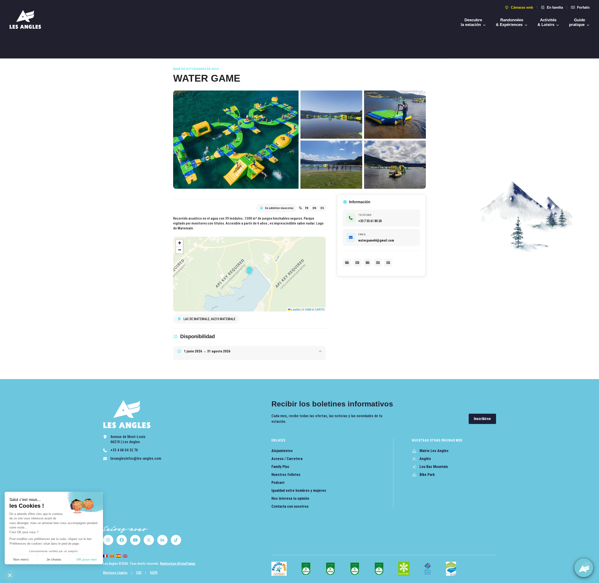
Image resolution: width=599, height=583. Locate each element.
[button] (9, 575)
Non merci (21, 559)
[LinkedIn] (162, 540)
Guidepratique (577, 22)
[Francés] (105, 556)
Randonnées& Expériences (510, 22)
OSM (308, 309)
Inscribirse (482, 418)
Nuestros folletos (285, 474)
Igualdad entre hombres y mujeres (298, 490)
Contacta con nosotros (290, 506)
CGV (139, 573)
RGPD (153, 573)
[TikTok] (176, 540)
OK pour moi (87, 559)
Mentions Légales (115, 573)
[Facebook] (122, 540)
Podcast (278, 482)
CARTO (320, 309)
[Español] (118, 556)
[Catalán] (112, 556)
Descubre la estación (471, 22)
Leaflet (295, 309)
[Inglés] (125, 556)
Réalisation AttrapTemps (177, 563)
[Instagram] (108, 540)
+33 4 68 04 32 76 (124, 450)
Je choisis (54, 559)
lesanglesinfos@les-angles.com (135, 458)
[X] (149, 540)
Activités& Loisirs (547, 22)
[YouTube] (135, 540)
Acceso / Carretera (287, 458)
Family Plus (280, 466)
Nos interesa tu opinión (290, 498)
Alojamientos (282, 451)
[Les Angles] (25, 19)
